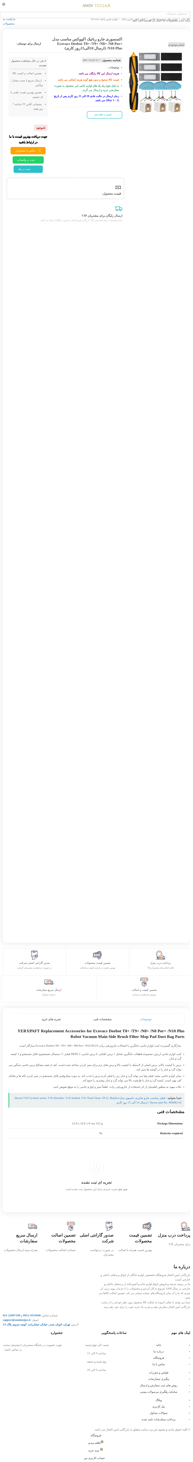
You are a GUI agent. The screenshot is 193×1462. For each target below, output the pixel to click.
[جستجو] (12, 5)
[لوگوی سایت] (96, 5)
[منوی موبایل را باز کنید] (188, 5)
